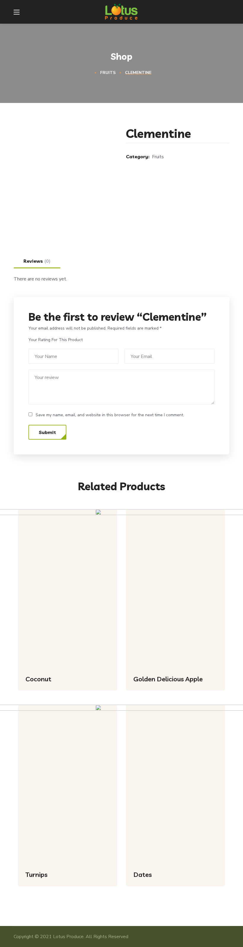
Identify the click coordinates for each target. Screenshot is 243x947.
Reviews (37, 261)
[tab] (37, 261)
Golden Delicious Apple (168, 679)
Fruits (108, 72)
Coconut (38, 679)
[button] (225, 11)
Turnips (36, 874)
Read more (103, 694)
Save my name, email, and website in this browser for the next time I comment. (110, 415)
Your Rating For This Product (55, 340)
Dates (142, 874)
